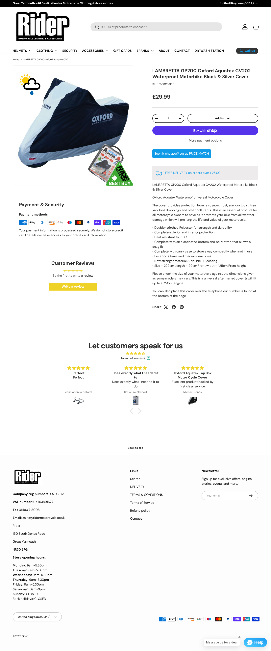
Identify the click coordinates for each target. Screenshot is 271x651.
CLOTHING (45, 51)
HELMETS (20, 51)
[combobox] (156, 26)
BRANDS (142, 51)
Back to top (135, 448)
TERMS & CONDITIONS (146, 495)
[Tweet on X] (166, 307)
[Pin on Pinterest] (182, 307)
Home (16, 59)
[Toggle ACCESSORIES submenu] (107, 50)
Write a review (73, 286)
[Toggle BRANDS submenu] (152, 50)
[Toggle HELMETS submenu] (30, 50)
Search (135, 479)
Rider (25, 636)
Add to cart (223, 118)
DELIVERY (137, 487)
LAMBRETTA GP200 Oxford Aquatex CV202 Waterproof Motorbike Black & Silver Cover (47, 59)
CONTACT (182, 51)
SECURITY (69, 51)
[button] (256, 26)
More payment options (205, 140)
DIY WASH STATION (209, 51)
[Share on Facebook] (174, 307)
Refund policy (140, 510)
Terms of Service (142, 503)
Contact (136, 518)
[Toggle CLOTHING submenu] (56, 50)
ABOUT (164, 51)
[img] (135, 353)
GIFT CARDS (122, 51)
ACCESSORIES (93, 51)
